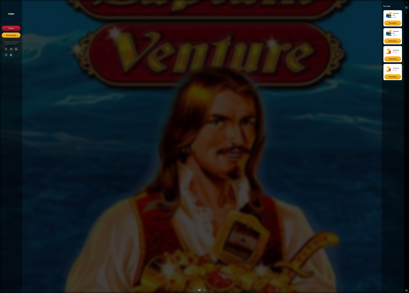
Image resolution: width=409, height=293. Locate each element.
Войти (11, 28)
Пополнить (393, 23)
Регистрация (11, 35)
